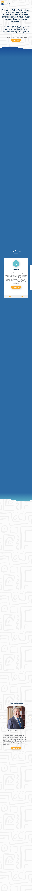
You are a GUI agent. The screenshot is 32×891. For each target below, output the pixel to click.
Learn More (16, 40)
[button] (2, 717)
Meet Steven (16, 748)
